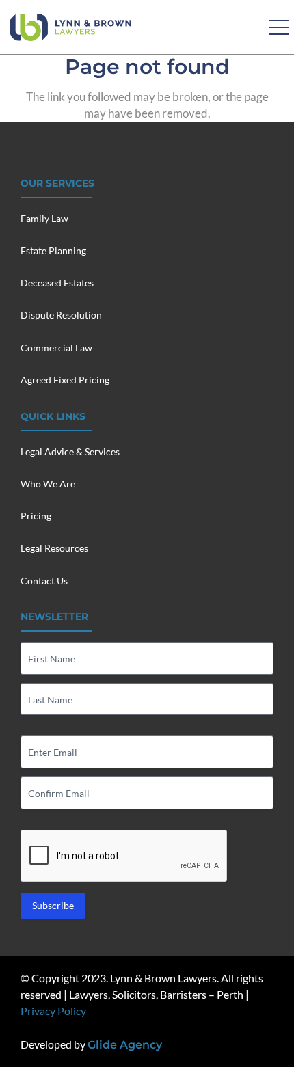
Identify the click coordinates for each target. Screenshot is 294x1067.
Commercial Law (56, 347)
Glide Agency (125, 1044)
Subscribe (53, 905)
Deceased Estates (57, 282)
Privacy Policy (53, 1010)
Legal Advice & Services (70, 451)
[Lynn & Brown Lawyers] (70, 27)
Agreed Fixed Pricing (65, 380)
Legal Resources (54, 548)
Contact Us (44, 580)
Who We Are (48, 483)
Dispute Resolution (61, 315)
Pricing (36, 516)
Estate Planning (53, 250)
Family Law (44, 218)
